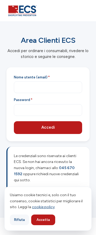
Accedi (48, 127)
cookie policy (43, 207)
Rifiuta (19, 220)
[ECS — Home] (22, 10)
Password (23, 100)
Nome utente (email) (32, 77)
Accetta (43, 220)
